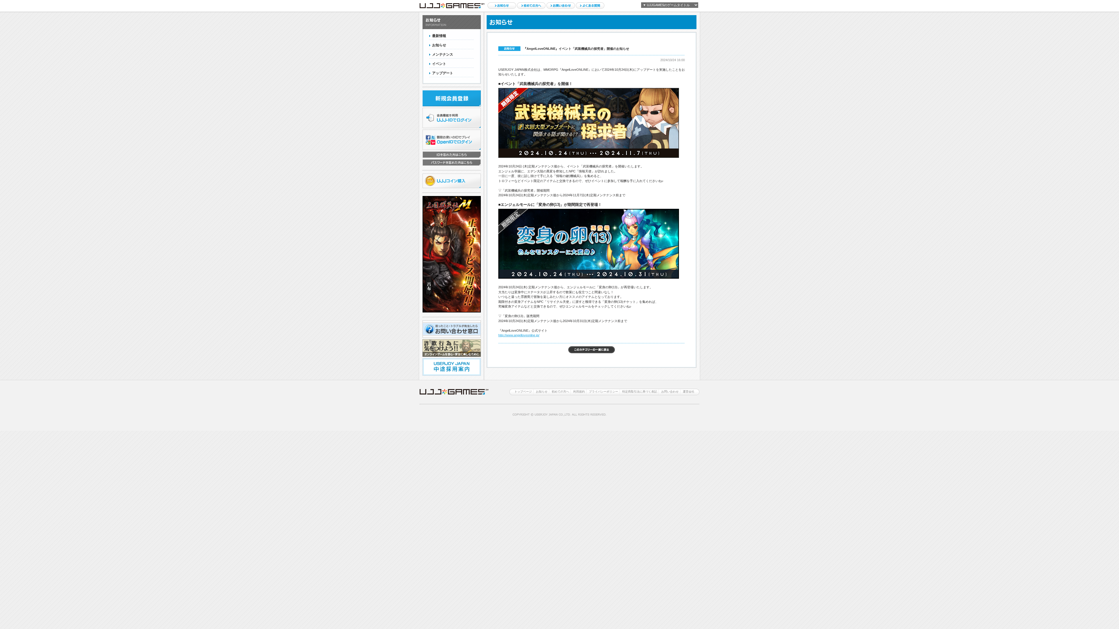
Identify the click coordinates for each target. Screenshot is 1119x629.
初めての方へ (531, 5)
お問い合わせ (560, 5)
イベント (439, 64)
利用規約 (579, 391)
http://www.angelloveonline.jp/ (518, 335)
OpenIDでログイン (452, 140)
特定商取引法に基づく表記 (639, 391)
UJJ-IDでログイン (452, 118)
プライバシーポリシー (603, 391)
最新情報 (439, 36)
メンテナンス (442, 54)
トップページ (523, 391)
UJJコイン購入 (452, 181)
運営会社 (688, 391)
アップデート (442, 73)
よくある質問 (590, 5)
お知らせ (502, 5)
